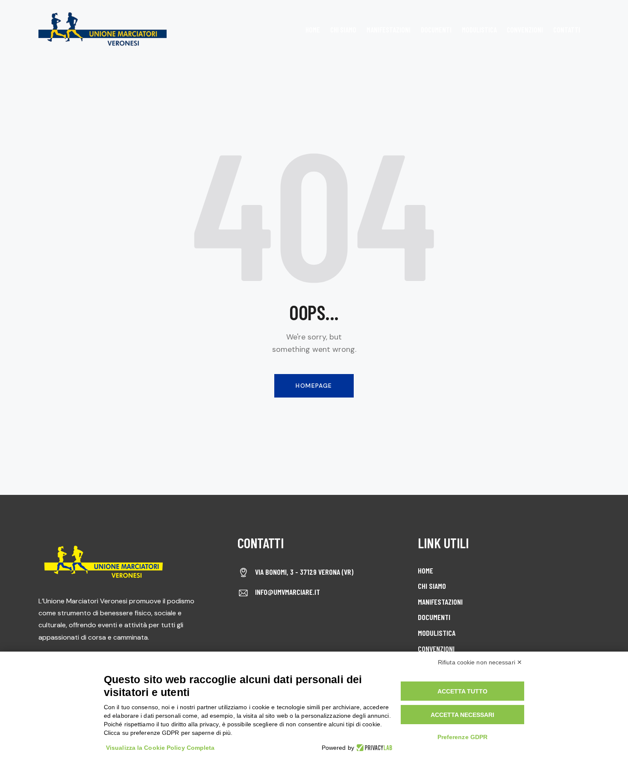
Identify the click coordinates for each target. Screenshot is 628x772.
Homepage (314, 385)
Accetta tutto (462, 691)
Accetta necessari (462, 714)
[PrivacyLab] (373, 747)
